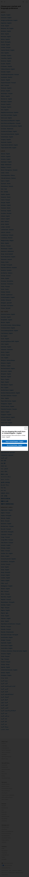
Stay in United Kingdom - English (14, 441)
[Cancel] (26, 428)
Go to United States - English (14, 445)
